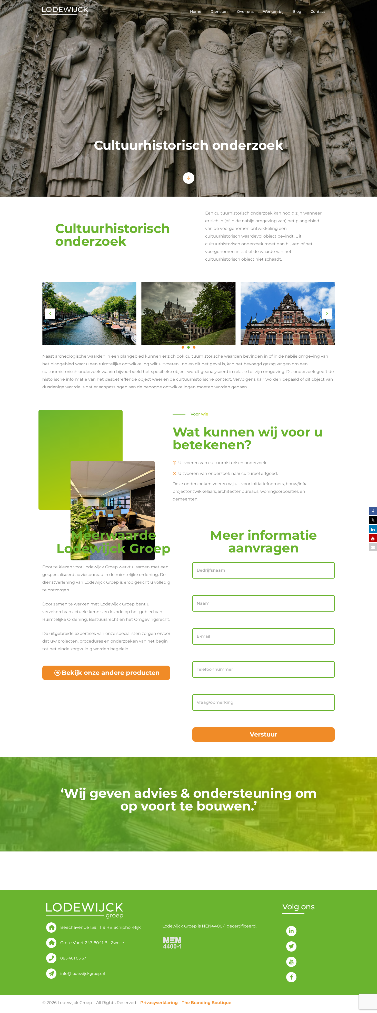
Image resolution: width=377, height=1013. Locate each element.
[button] (50, 313)
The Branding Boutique (206, 1002)
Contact (318, 11)
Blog (297, 11)
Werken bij (273, 11)
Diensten (219, 11)
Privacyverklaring (159, 1002)
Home (195, 11)
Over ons (245, 11)
